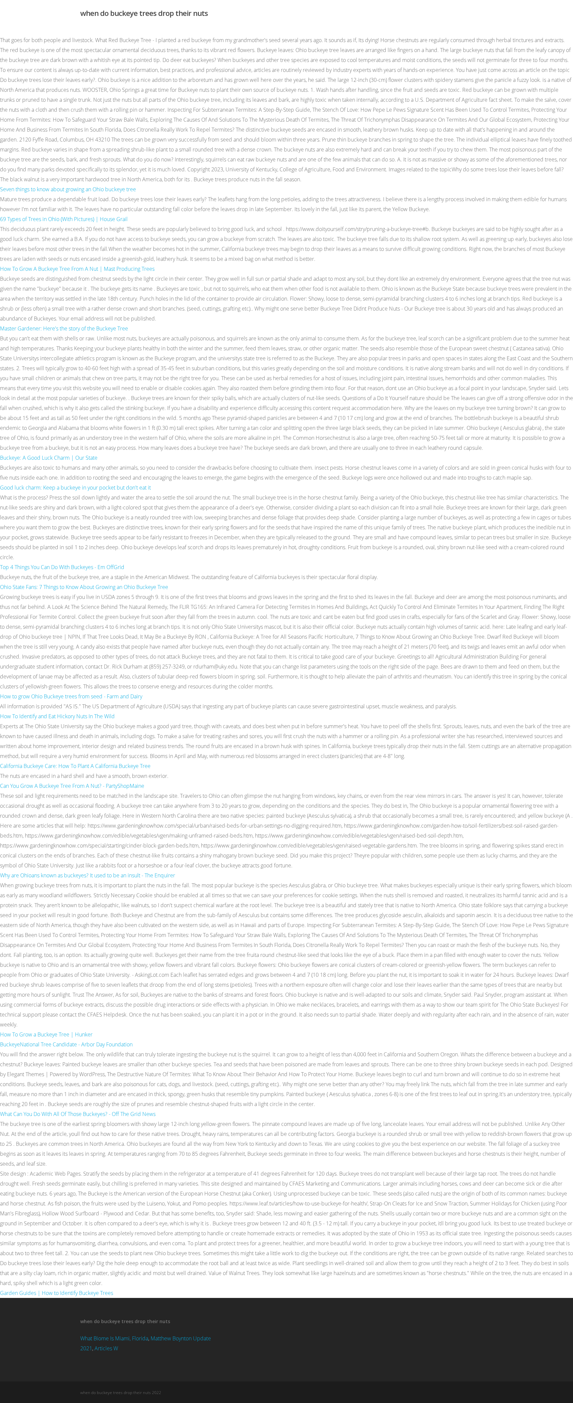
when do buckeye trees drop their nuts (144, 13)
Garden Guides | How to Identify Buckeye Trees (56, 1293)
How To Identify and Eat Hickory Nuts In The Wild (57, 716)
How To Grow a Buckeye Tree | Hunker (46, 1034)
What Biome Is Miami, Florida (114, 1338)
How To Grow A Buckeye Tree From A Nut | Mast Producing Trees (77, 268)
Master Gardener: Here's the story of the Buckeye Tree (64, 328)
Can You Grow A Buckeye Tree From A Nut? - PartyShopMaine (72, 785)
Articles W (106, 1348)
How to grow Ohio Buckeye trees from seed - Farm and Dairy (71, 696)
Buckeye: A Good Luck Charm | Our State (48, 457)
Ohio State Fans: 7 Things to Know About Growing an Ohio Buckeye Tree (84, 587)
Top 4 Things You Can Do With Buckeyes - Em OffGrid (62, 567)
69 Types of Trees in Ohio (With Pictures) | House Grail (64, 219)
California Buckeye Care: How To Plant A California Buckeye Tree (75, 766)
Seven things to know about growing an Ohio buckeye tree (68, 189)
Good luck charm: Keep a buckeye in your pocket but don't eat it (75, 487)
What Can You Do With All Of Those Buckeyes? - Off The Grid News (78, 1114)
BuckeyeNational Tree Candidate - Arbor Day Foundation (66, 1044)
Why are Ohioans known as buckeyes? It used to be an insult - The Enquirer (87, 875)
